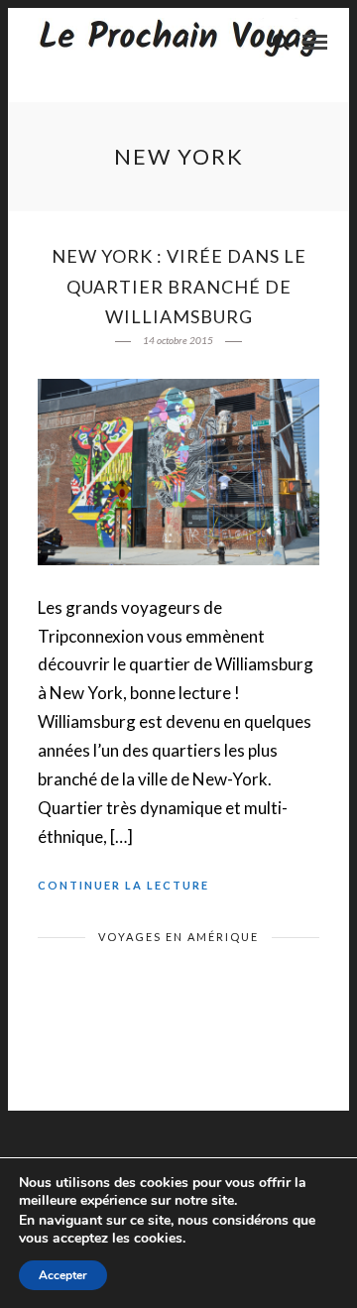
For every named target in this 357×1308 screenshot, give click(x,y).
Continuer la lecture (123, 885)
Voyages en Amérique (178, 936)
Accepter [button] (63, 1275)
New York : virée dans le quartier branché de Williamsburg (179, 286)
